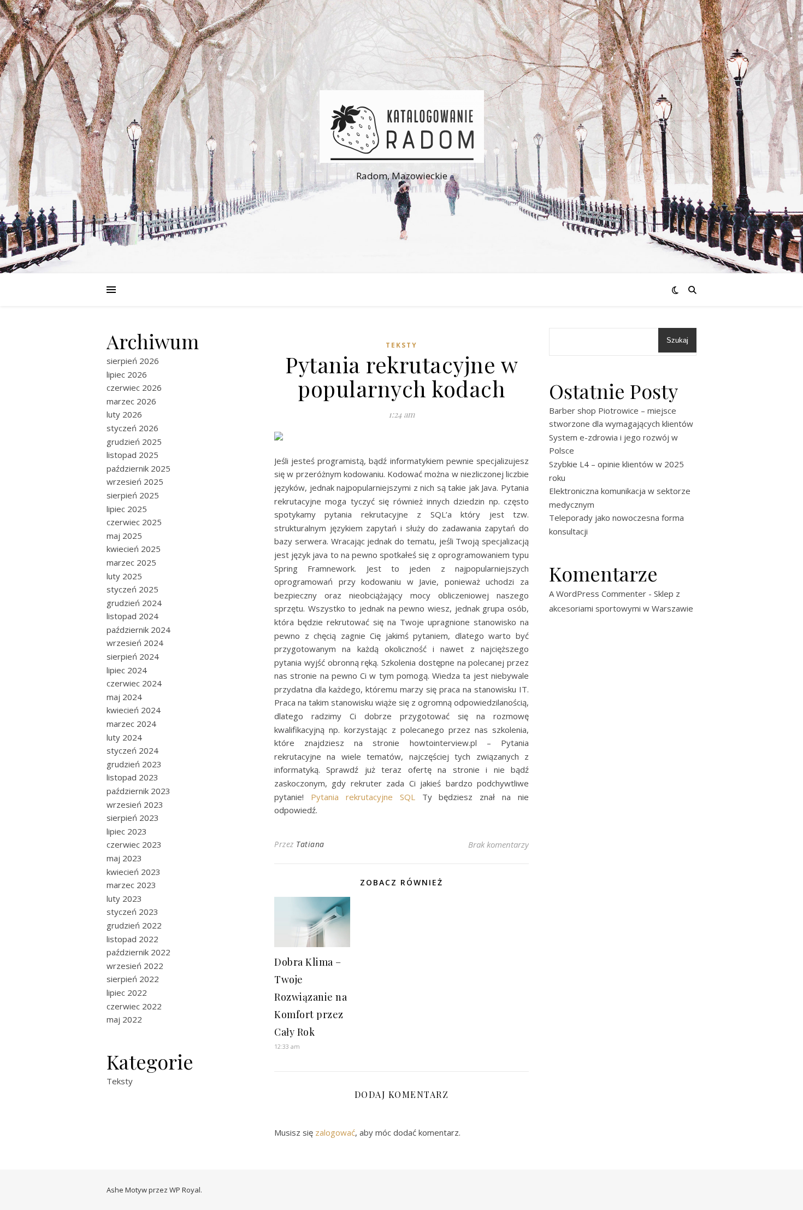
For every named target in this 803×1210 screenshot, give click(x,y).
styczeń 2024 (132, 750)
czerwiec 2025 (134, 521)
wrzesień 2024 (135, 642)
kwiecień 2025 (134, 548)
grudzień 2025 (134, 441)
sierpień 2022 (133, 978)
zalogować (335, 1132)
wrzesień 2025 (135, 481)
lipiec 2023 (127, 831)
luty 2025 (124, 576)
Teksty (120, 1081)
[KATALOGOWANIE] (401, 126)
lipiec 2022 (127, 992)
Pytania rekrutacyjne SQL (363, 796)
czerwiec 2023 (134, 844)
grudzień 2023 (134, 764)
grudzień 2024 (134, 602)
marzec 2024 (131, 723)
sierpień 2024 (133, 656)
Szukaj (677, 340)
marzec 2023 (131, 884)
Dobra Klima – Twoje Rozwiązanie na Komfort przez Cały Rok (310, 996)
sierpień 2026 (133, 360)
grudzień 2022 (134, 925)
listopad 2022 (132, 938)
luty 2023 (124, 898)
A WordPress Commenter (597, 593)
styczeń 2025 (132, 589)
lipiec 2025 (127, 508)
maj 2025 (124, 535)
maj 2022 (124, 1019)
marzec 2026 (131, 401)
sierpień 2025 (133, 495)
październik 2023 (138, 790)
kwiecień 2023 (134, 871)
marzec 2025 (131, 562)
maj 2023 (124, 858)
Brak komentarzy (498, 844)
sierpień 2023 (133, 817)
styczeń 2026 (132, 427)
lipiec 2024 (127, 670)
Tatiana (310, 844)
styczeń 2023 (132, 911)
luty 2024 (124, 737)
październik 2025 (138, 468)
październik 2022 (138, 952)
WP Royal (184, 1190)
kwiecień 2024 (134, 709)
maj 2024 (124, 696)
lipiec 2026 (127, 374)
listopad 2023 (132, 777)
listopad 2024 (132, 615)
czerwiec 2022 (134, 1006)
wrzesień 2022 (135, 965)
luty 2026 (124, 414)
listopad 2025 (132, 454)
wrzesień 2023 (135, 804)
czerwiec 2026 (134, 387)
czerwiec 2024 (134, 683)
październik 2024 (138, 629)
